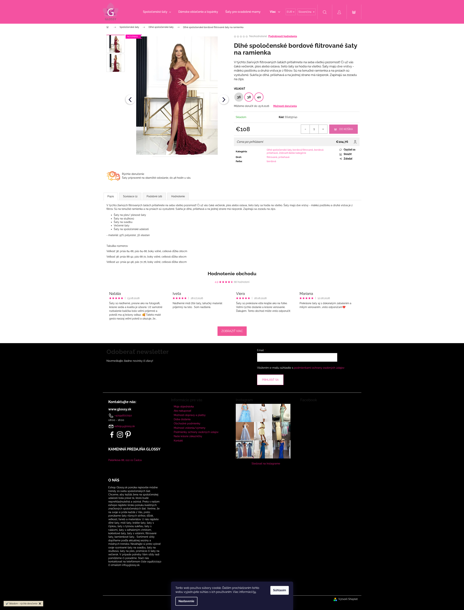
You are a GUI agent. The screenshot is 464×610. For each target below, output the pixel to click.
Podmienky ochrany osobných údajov (196, 432)
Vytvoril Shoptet (348, 599)
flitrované (272, 157)
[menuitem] (157, 12)
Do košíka (346, 129)
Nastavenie (186, 601)
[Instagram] (120, 434)
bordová (271, 161)
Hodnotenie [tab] (178, 196)
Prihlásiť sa (270, 379)
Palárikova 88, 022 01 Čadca (125, 460)
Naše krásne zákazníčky (188, 436)
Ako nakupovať (182, 410)
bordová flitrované (303, 149)
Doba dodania (182, 419)
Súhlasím (279, 590)
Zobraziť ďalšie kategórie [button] (292, 153)
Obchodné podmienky (187, 423)
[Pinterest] (128, 434)
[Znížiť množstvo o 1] (305, 129)
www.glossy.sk (119, 409)
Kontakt (178, 440)
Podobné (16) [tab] (154, 196)
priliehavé (284, 157)
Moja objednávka (184, 406)
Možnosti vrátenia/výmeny (189, 427)
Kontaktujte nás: (122, 402)
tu (254, 592)
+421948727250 (123, 415)
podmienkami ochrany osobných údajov (319, 367)
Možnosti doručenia (285, 106)
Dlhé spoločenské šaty (279, 149)
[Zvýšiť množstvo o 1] (323, 129)
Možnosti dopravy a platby (190, 415)
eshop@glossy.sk (124, 426)
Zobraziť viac (232, 331)
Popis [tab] (110, 196)
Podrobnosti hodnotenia (282, 36)
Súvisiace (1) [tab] (130, 196)
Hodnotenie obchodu (232, 273)
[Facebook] (112, 434)
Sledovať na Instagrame (266, 463)
